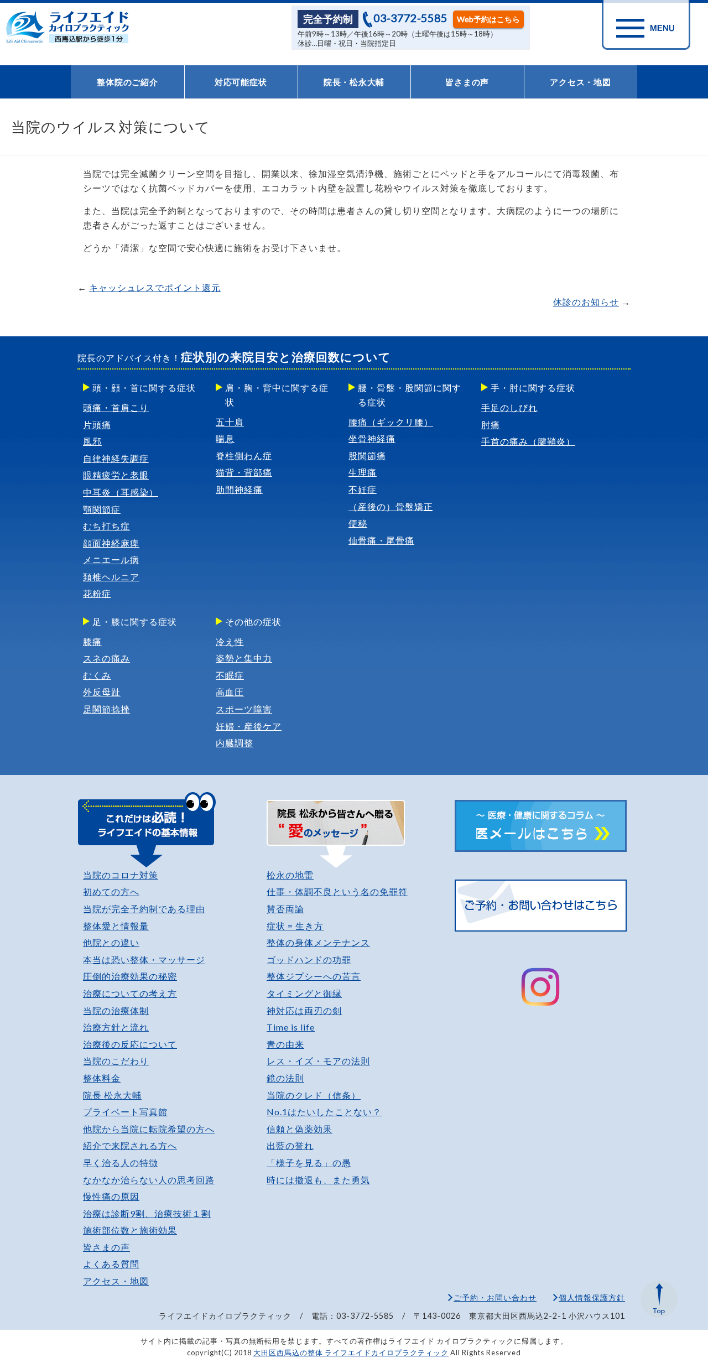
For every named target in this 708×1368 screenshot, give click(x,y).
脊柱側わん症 (244, 455)
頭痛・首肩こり (116, 407)
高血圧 (230, 691)
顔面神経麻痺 (111, 543)
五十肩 (230, 422)
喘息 (225, 438)
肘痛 (490, 424)
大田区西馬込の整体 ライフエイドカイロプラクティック (351, 1352)
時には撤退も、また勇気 (318, 1179)
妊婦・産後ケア (249, 726)
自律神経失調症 (116, 458)
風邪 (92, 441)
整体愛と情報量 (116, 925)
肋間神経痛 (239, 489)
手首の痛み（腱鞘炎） (528, 441)
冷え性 (230, 641)
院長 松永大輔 (112, 1095)
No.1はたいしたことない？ (324, 1111)
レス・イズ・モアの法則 (318, 1060)
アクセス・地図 (580, 82)
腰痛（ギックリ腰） (390, 422)
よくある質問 (111, 1263)
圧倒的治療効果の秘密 (130, 976)
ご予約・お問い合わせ (495, 1297)
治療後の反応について (130, 1044)
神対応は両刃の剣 (304, 1010)
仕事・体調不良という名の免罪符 (337, 891)
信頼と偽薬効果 (299, 1128)
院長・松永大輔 (354, 82)
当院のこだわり (116, 1060)
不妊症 (362, 489)
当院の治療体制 (116, 1010)
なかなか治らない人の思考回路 (149, 1179)
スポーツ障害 (244, 709)
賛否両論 (285, 908)
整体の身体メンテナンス (318, 942)
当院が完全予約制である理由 (144, 908)
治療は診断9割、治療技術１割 (147, 1213)
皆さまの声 (467, 82)
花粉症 (97, 593)
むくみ (97, 675)
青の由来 (285, 1044)
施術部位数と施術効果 (130, 1230)
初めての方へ (111, 891)
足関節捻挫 (106, 709)
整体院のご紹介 (127, 82)
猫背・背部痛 (244, 472)
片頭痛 (97, 424)
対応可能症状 (241, 82)
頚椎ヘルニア (111, 576)
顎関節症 (102, 509)
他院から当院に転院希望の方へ (149, 1128)
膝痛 (92, 641)
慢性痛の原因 (111, 1196)
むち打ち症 (106, 526)
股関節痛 (367, 455)
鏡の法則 (285, 1078)
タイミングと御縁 (304, 993)
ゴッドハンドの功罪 (309, 959)
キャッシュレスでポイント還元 (155, 287)
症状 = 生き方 (295, 925)
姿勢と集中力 (244, 658)
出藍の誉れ (290, 1145)
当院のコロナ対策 (120, 875)
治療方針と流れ (116, 1027)
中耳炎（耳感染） (120, 492)
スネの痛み (106, 658)
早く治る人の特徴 (120, 1162)
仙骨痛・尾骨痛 (381, 540)
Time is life (291, 1027)
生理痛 (362, 472)
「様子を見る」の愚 (309, 1162)
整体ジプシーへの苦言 (314, 976)
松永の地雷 (290, 875)
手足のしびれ (509, 407)
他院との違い (111, 942)
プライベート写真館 (125, 1111)
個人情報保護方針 (592, 1297)
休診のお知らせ (586, 302)
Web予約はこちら (488, 19)
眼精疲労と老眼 (116, 475)
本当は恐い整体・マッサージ (144, 959)
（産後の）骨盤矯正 (390, 506)
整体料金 (102, 1078)
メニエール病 (111, 559)
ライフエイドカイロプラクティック (73, 27)
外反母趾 (102, 691)
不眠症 (230, 675)
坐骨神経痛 (371, 438)
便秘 (357, 523)
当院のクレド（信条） (314, 1095)
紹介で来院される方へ (130, 1145)
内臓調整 (234, 742)
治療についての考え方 (130, 993)
